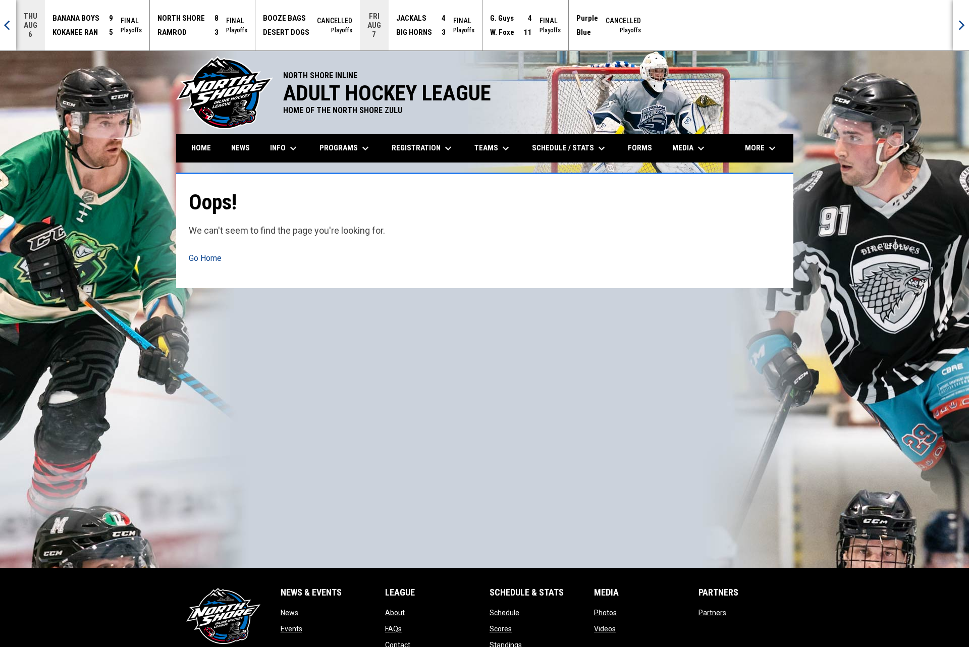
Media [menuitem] (689, 148)
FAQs (393, 629)
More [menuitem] (761, 148)
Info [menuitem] (284, 148)
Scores (501, 629)
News (289, 613)
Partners (712, 613)
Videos (605, 629)
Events (291, 629)
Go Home (205, 258)
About (395, 613)
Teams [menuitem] (493, 148)
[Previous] (8, 25)
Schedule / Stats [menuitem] (570, 148)
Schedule (504, 613)
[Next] (961, 25)
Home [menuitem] (201, 147)
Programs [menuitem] (345, 148)
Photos (605, 613)
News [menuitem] (240, 147)
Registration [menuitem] (423, 148)
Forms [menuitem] (640, 147)
